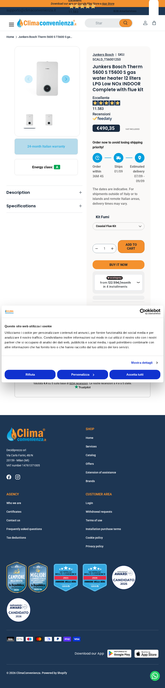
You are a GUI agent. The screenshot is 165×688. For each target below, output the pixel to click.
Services (130, 11)
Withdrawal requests (99, 511)
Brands (90, 481)
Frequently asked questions (24, 529)
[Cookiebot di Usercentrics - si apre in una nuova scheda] (142, 312)
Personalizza (80, 374)
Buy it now (118, 265)
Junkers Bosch (103, 55)
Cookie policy (94, 537)
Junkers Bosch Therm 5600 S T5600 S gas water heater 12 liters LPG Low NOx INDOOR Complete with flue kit (45, 37)
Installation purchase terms (103, 529)
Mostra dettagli (142, 362)
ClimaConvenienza (28, 673)
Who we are (13, 503)
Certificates (13, 511)
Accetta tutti (134, 374)
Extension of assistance (101, 472)
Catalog (91, 455)
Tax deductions (16, 537)
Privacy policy (94, 546)
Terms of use (94, 520)
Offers (90, 463)
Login (89, 503)
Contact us (13, 520)
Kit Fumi (102, 217)
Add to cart (131, 246)
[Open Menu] (11, 25)
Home (10, 37)
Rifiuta (30, 374)
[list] (47, 79)
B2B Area (119, 11)
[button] (154, 23)
